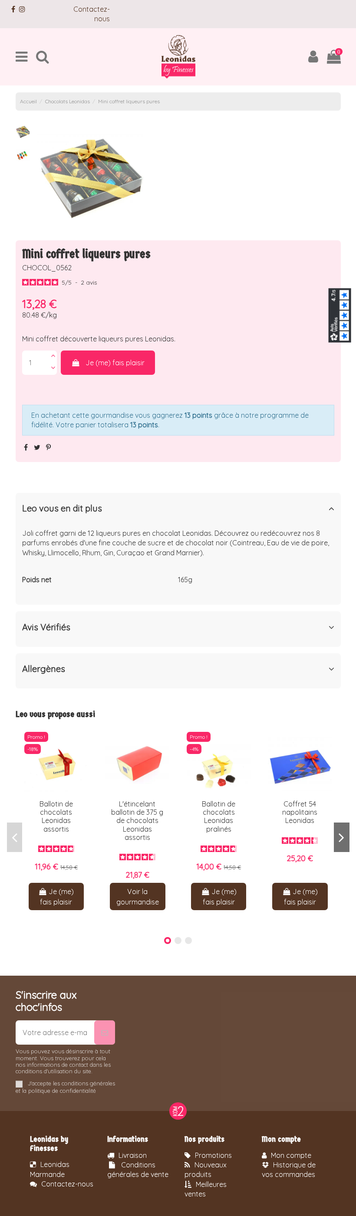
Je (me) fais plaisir (115, 362)
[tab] (178, 510)
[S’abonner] (104, 1032)
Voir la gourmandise (137, 896)
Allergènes (43, 669)
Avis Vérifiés (46, 627)
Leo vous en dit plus (62, 508)
